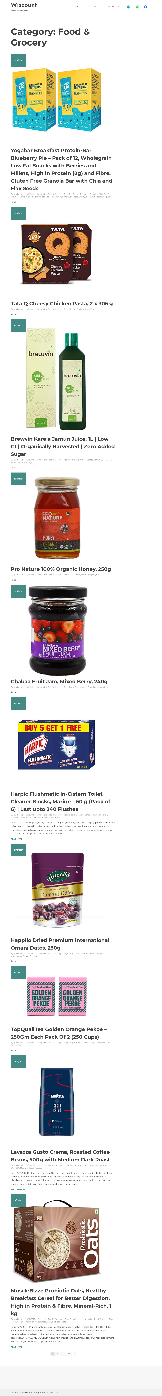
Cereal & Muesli (92, 1319)
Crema (91, 1165)
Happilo (100, 953)
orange (92, 1042)
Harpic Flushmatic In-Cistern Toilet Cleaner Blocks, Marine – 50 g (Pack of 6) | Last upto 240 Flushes (60, 801)
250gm (72, 1042)
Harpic (104, 815)
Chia (101, 194)
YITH (55, 1392)
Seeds (75, 197)
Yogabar (106, 197)
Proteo (14, 1392)
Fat (105, 194)
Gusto (103, 1165)
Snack (81, 197)
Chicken (80, 309)
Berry (77, 687)
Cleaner (79, 815)
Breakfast (94, 194)
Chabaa (83, 687)
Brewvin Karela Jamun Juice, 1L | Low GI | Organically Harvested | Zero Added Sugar (63, 446)
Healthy (14, 1322)
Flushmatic (96, 815)
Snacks (88, 197)
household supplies (19, 817)
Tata (92, 309)
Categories (112, 7)
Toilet (52, 817)
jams (99, 687)
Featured (75, 7)
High (36, 197)
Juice (103, 460)
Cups (78, 1042)
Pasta (87, 309)
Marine (40, 817)
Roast (31, 1168)
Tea (109, 1042)
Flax (12, 197)
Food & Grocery (54, 194)
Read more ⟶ (18, 839)
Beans (78, 1165)
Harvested (88, 460)
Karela (13, 462)
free (17, 197)
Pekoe (104, 1042)
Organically (22, 462)
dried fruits (91, 953)
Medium (24, 1168)
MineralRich (29, 1322)
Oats (49, 1322)
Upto (57, 817)
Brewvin (79, 460)
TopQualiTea (16, 1045)
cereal (81, 1319)
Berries (76, 194)
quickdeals (18, 194)
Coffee (85, 1165)
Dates (77, 953)
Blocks (72, 815)
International (16, 956)
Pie (52, 197)
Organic (91, 575)
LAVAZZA (15, 1168)
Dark (97, 1165)
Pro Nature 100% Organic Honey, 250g (61, 569)
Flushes (86, 815)
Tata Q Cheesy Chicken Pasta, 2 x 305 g (62, 303)
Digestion (104, 1319)
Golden (85, 1042)
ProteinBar (67, 197)
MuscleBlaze (40, 1322)
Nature (84, 575)
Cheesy (72, 309)
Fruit (90, 687)
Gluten (22, 197)
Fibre (109, 194)
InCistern (32, 817)
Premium (34, 956)
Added (72, 460)
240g (71, 687)
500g (72, 1165)
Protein (58, 197)
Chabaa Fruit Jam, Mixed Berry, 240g (59, 681)
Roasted (38, 1168)
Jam (95, 687)
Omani (26, 956)
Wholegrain (97, 197)
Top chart (93, 7)
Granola (29, 197)
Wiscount (24, 5)
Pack (48, 197)
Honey (77, 575)
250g (71, 575)
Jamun (97, 460)
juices (108, 460)
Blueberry (84, 194)
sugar (30, 462)
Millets (42, 197)
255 (68, 1354)
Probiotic (56, 1322)
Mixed (105, 687)
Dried (83, 953)
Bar (70, 194)
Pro (97, 575)
